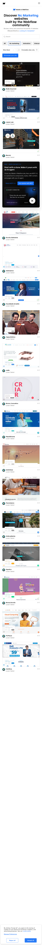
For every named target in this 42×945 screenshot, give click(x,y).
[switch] (18, 50)
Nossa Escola (10, 602)
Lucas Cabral (10, 91)
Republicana (10, 436)
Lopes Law (9, 122)
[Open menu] (39, 3)
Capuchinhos (10, 337)
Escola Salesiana (12, 237)
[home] (3, 3)
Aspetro (9, 569)
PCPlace (9, 636)
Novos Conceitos (12, 403)
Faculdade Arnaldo (12, 304)
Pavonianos (10, 503)
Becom (8, 155)
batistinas (9, 470)
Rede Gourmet (11, 89)
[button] (10, 183)
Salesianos (10, 270)
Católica (9, 669)
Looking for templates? (27, 31)
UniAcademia (10, 536)
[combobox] (8, 50)
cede (7, 370)
